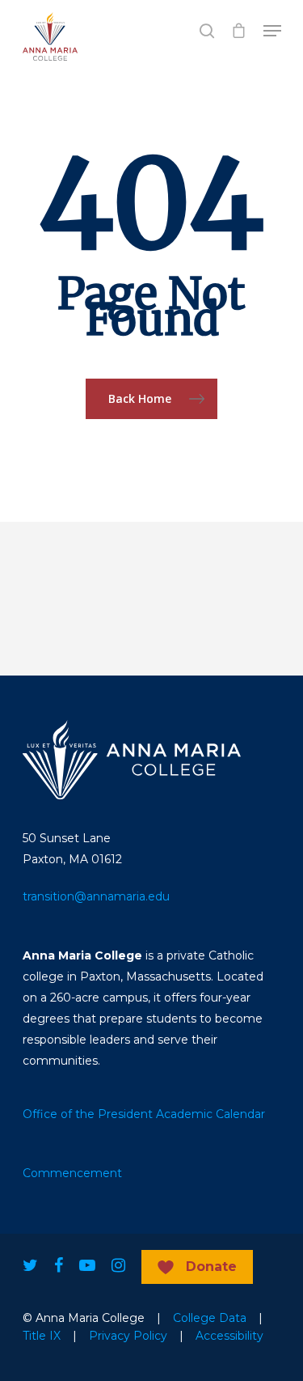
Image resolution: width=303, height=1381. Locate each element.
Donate (211, 1266)
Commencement (72, 1173)
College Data (209, 1318)
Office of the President (88, 1114)
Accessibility (229, 1335)
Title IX (42, 1335)
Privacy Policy (128, 1335)
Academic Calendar (210, 1114)
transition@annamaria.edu (96, 896)
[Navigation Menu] (272, 31)
